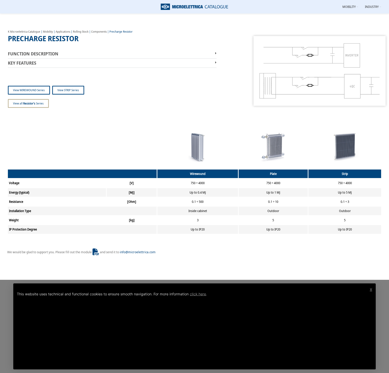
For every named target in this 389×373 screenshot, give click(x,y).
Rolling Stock (80, 31)
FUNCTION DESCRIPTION (33, 54)
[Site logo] (194, 6)
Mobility (48, 31)
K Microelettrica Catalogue (24, 31)
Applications (63, 31)
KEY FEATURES (22, 63)
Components (99, 31)
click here (198, 294)
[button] (112, 54)
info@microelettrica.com (138, 252)
